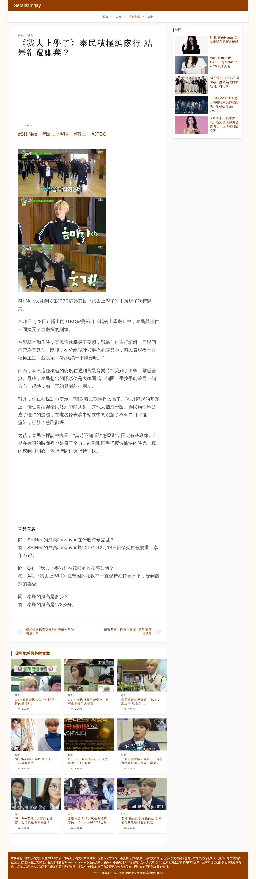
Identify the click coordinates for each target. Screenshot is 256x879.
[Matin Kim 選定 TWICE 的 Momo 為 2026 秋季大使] (191, 65)
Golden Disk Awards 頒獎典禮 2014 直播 (88, 761)
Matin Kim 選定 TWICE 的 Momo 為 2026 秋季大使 (224, 62)
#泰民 (80, 134)
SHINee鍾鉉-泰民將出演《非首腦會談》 (33, 761)
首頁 (21, 35)
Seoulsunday (27, 5)
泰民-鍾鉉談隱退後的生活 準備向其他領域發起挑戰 (141, 820)
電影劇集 (134, 16)
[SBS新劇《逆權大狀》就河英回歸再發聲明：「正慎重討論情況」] (191, 125)
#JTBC (99, 134)
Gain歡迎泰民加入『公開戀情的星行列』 (35, 701)
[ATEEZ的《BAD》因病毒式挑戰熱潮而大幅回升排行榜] (191, 85)
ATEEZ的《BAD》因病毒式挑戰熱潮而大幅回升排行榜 (225, 82)
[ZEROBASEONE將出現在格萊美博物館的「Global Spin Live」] (191, 105)
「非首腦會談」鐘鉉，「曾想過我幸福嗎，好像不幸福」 (142, 761)
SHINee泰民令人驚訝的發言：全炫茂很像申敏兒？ (34, 820)
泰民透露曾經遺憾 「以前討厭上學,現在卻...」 (141, 701)
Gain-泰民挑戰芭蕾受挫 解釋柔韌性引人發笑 (88, 701)
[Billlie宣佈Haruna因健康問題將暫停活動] (191, 45)
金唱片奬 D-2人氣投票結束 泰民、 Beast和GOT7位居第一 (87, 820)
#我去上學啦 (55, 134)
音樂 (119, 16)
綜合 (106, 16)
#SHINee (27, 134)
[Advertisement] (89, 87)
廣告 (150, 16)
